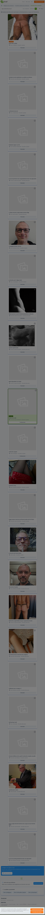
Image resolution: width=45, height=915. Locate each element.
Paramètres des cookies (37, 912)
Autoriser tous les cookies (37, 909)
